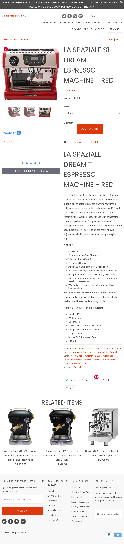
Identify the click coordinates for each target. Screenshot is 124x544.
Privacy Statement (80, 506)
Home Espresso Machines (95, 352)
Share (87, 380)
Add (108, 380)
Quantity (68, 122)
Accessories (111, 22)
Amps (66, 106)
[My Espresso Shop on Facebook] (69, 16)
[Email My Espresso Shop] (80, 16)
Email (71, 388)
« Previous (108, 39)
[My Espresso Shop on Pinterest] (75, 16)
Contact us (76, 521)
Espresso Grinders (84, 22)
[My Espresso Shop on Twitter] (64, 16)
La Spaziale (70, 89)
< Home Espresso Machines (16, 39)
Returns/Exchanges (80, 502)
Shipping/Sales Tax (80, 492)
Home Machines (109, 359)
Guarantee (79, 142)
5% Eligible (78, 355)
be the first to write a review (31, 171)
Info (66, 142)
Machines (52, 500)
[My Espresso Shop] (15, 16)
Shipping (95, 142)
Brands (77, 29)
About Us (90, 29)
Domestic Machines (73, 359)
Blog (101, 29)
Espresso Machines (54, 22)
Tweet (72, 380)
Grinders (52, 505)
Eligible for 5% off (112, 348)
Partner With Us (55, 520)
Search (51, 491)
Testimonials (54, 515)
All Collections (55, 510)
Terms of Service (79, 516)
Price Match (77, 497)
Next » (118, 39)
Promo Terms (77, 511)
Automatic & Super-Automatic (89, 348)
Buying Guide (54, 495)
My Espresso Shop (18, 532)
